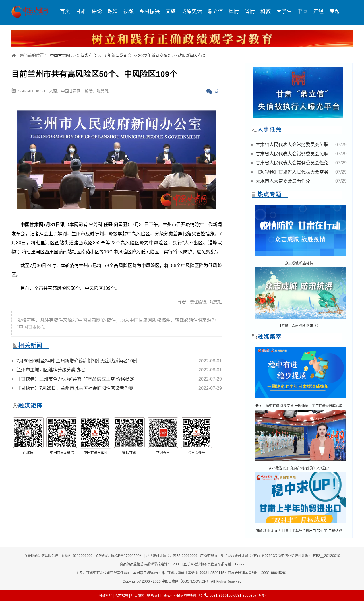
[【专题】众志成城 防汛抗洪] (300, 319)
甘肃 (81, 11)
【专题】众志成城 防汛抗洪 (299, 326)
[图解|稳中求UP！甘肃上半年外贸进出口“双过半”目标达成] (300, 523)
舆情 (234, 11)
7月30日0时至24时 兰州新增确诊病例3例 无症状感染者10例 (76, 360)
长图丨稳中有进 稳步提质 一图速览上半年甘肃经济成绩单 (298, 406)
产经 (318, 11)
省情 (250, 11)
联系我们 (154, 596)
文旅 (171, 11)
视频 (128, 11)
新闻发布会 (87, 55)
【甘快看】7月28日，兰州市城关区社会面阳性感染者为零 (74, 388)
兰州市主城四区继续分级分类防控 (50, 369)
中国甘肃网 (60, 55)
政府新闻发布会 (192, 55)
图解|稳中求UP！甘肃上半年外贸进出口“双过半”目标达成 (299, 531)
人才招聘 (121, 596)
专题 (334, 11)
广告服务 (137, 596)
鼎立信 (215, 11)
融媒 (112, 11)
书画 (302, 11)
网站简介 (105, 596)
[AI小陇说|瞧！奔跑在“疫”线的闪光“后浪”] (300, 461)
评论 (97, 11)
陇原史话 (191, 11)
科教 (265, 11)
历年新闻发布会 (117, 55)
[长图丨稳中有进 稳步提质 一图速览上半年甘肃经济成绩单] (300, 398)
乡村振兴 (149, 11)
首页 (65, 11)
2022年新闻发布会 (154, 55)
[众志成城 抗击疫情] (300, 256)
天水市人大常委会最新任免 (283, 181)
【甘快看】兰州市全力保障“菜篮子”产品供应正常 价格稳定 (75, 379)
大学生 (284, 11)
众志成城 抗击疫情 (299, 263)
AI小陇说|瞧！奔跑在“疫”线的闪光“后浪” (299, 468)
